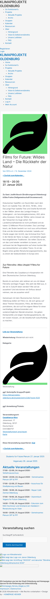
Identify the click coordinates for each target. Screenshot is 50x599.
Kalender (9, 23)
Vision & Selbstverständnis (19, 35)
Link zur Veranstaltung (13, 332)
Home (7, 62)
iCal (33, 443)
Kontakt (8, 43)
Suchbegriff (13, 535)
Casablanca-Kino (10, 417)
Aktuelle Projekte (15, 15)
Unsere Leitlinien (15, 37)
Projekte (8, 12)
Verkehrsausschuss (11, 473)
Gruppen (8, 21)
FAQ (9, 40)
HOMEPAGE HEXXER (12, 594)
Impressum (4, 589)
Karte (5, 434)
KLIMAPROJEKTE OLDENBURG (13, 4)
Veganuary (25, 461)
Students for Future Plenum (25, 457)
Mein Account (11, 105)
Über (7, 29)
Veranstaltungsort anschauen (15, 432)
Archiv (10, 18)
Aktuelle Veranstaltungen (21, 467)
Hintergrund (13, 32)
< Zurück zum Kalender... (13, 175)
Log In (7, 102)
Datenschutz (16, 589)
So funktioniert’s (11, 9)
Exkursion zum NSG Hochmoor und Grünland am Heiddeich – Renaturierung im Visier (23, 506)
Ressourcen (10, 26)
